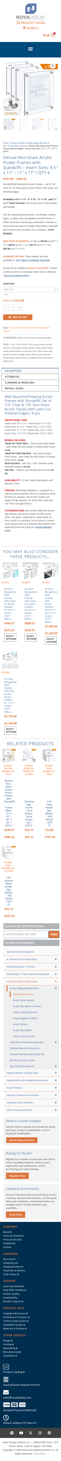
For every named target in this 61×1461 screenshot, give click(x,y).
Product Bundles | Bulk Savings (22, 981)
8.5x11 (25, 344)
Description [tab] (13, 371)
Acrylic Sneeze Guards (24, 1036)
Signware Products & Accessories (23, 1095)
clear (34, 351)
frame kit (13, 354)
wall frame (48, 357)
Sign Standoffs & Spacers (22, 1066)
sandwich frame (36, 357)
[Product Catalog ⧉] (6, 1367)
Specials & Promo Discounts (20, 951)
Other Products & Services (19, 1109)
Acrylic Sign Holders (22, 1030)
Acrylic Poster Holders (23, 1000)
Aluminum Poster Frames (22, 1060)
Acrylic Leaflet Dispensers (25, 1012)
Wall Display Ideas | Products (21, 966)
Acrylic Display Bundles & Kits (24, 988)
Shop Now (15, 1214)
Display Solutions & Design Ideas (22, 1072)
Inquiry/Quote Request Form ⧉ (21, 1385)
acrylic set (27, 351)
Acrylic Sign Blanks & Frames (27, 1006)
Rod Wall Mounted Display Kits (25, 1048)
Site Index (40, 1453)
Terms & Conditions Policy (16, 275)
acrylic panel (15, 347)
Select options (11, 637)
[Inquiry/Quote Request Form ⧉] (6, 1379)
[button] (30, 49)
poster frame (9, 357)
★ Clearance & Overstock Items (22, 959)
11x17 (18, 344)
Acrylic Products (14, 1087)
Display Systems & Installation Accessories (27, 1080)
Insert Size (8, 283)
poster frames (21, 357)
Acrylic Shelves (20, 1024)
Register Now (17, 1176)
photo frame (32, 354)
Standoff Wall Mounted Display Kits (27, 1054)
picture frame (45, 354)
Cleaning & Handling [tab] (19, 382)
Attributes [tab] (12, 376)
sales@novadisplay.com (17, 1397)
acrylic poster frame (44, 347)
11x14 (12, 344)
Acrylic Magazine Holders (25, 1018)
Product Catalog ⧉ (14, 1372)
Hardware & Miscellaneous (20, 1102)
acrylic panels (28, 347)
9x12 (31, 344)
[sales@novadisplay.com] (6, 1392)
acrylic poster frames (12, 351)
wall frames (8, 361)
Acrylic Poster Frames (17, 145)
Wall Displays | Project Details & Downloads (28, 974)
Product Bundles (17, 143)
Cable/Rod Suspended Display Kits (26, 1042)
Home (5, 143)
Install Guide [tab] (14, 388)
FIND (54, 934)
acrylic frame (40, 344)
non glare (22, 354)
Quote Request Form (21, 1140)
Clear (6, 295)
